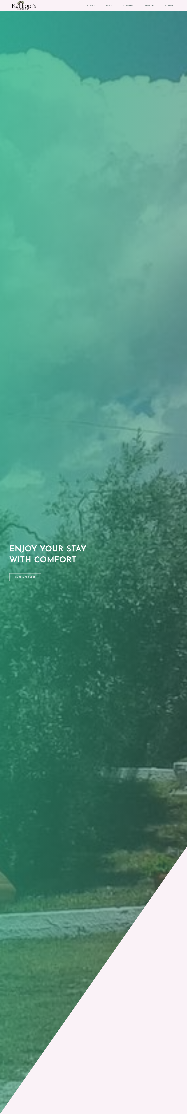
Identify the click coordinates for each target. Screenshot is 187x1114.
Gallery (149, 5)
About (109, 5)
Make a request (25, 577)
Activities (128, 5)
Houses (90, 5)
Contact (170, 5)
